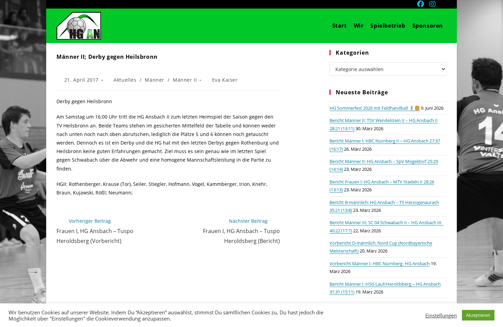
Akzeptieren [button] (478, 315)
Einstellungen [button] (441, 315)
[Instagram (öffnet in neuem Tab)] (433, 4)
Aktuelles (125, 80)
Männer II (185, 80)
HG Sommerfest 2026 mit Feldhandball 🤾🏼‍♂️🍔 (375, 108)
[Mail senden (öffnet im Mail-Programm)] (443, 4)
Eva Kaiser (225, 80)
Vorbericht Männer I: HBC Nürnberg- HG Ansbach (380, 263)
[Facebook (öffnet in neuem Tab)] (421, 4)
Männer (154, 80)
